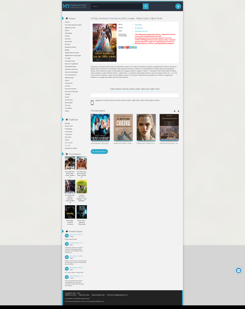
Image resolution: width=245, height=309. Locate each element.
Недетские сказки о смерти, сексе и (123, 143)
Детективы (68, 41)
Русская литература (71, 91)
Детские (67, 44)
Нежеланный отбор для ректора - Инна (100, 143)
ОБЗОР (67, 22)
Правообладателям (98, 295)
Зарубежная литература (73, 55)
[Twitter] (130, 47)
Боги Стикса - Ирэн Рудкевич (79, 234)
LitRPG (67, 140)
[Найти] (146, 6)
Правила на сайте (70, 295)
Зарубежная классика (72, 53)
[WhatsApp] (133, 47)
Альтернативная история (73, 25)
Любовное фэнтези (141, 31)
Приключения (69, 77)
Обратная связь (84, 295)
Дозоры (67, 123)
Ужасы (67, 97)
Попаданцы (68, 129)
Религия (67, 86)
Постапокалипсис (70, 75)
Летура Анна (139, 28)
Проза (67, 80)
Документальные (70, 47)
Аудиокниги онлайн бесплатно (90, 293)
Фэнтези (67, 105)
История (68, 58)
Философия (68, 102)
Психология (69, 83)
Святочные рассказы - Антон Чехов (169, 143)
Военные (68, 39)
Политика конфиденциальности (117, 295)
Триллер (67, 94)
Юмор (67, 111)
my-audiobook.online (74, 6)
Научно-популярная (71, 72)
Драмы (67, 50)
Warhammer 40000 (71, 148)
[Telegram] (136, 47)
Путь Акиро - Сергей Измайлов (79, 256)
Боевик (67, 36)
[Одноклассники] (125, 47)
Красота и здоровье (71, 64)
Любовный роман (70, 66)
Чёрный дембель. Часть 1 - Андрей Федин (82, 276)
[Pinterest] (128, 47)
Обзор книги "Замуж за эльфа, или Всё (146, 143)
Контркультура (70, 61)
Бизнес (67, 30)
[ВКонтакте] (119, 47)
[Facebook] (122, 47)
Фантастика (69, 100)
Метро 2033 (69, 126)
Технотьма (68, 131)
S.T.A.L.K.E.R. (69, 143)
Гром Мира (138, 24)
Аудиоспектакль (70, 28)
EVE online (68, 137)
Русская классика (70, 89)
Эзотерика (68, 108)
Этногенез (68, 134)
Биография (68, 33)
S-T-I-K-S (67, 145)
